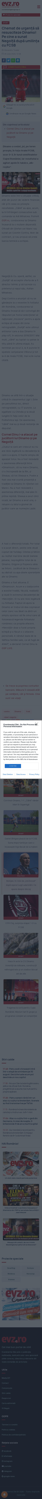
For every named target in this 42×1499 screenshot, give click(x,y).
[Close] (37, 725)
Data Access (21, 774)
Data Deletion (8, 774)
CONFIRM (12, 766)
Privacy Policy (34, 774)
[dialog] (21, 749)
